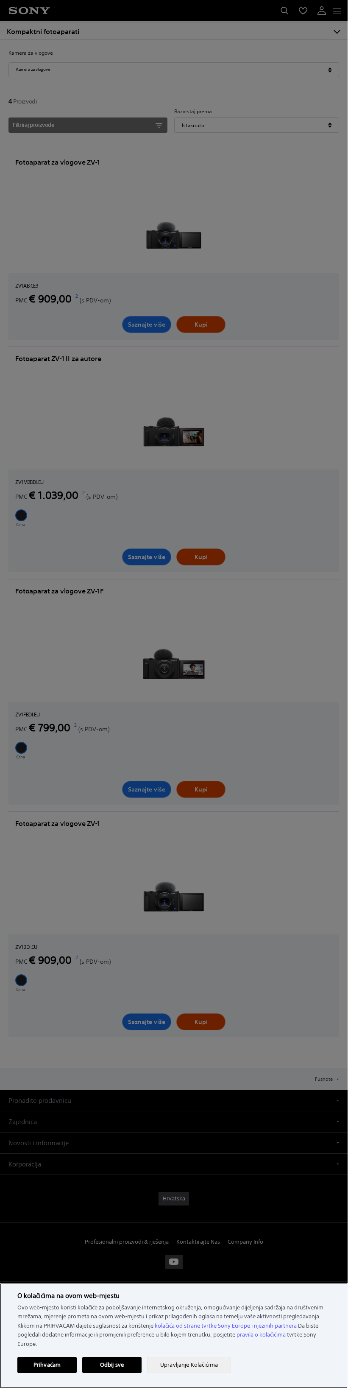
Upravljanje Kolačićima (189, 1364)
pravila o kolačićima (261, 1334)
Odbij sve (112, 1364)
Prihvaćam (47, 1364)
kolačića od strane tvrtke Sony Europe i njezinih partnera (226, 1325)
